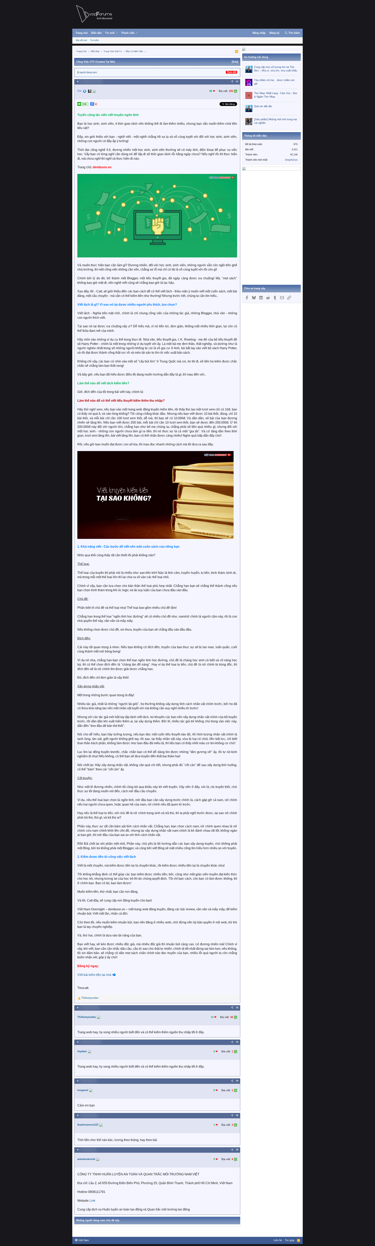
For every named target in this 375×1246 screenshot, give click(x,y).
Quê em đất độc (263, 106)
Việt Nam (83, 1240)
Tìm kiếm (94, 40)
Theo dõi (231, 72)
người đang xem (88, 72)
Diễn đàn (96, 32)
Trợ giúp (289, 1240)
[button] (117, 33)
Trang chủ (82, 32)
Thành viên (128, 32)
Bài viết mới (81, 40)
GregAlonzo (291, 159)
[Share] (232, 81)
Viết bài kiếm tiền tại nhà (94, 974)
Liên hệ (278, 1240)
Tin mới (110, 32)
